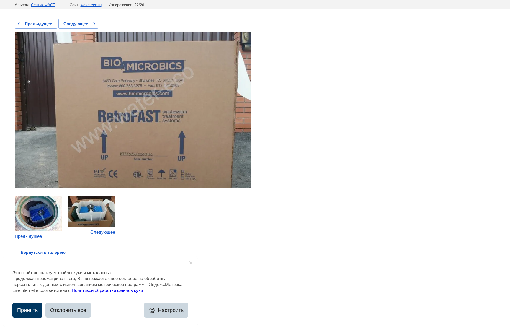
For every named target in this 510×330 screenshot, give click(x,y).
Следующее (75, 23)
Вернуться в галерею (43, 252)
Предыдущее (38, 23)
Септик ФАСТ (43, 5)
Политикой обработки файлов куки (107, 290)
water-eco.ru (91, 5)
